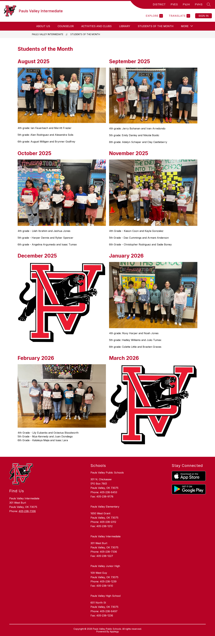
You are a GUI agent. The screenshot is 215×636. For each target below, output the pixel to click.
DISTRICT (159, 4)
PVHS (198, 4)
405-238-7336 (27, 511)
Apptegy (114, 631)
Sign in (203, 15)
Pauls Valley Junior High (105, 566)
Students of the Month (155, 26)
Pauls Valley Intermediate (47, 34)
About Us (43, 26)
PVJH (186, 4)
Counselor (66, 26)
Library (124, 26)
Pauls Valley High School (106, 595)
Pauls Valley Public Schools (107, 472)
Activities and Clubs (96, 26)
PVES (174, 4)
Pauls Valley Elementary (105, 506)
